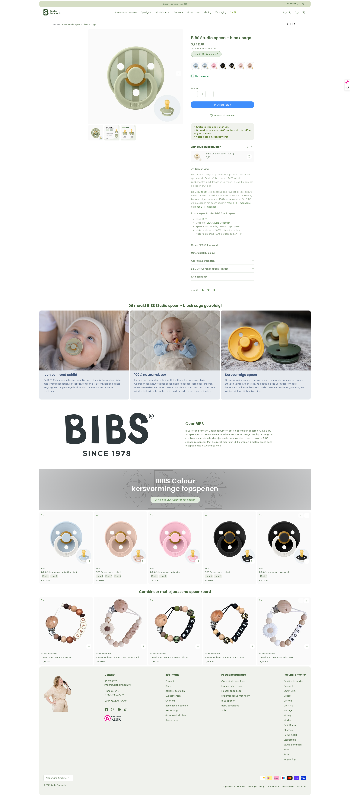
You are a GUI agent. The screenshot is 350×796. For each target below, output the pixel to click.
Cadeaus (178, 12)
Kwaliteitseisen (199, 276)
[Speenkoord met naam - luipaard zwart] (229, 623)
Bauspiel (288, 686)
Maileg (287, 715)
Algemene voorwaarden (234, 786)
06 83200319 (110, 681)
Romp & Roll (290, 734)
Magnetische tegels (231, 686)
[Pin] (213, 290)
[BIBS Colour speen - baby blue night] (205, 66)
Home (57, 24)
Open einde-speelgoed (233, 681)
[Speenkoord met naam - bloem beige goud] (120, 623)
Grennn (288, 700)
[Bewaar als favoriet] (195, 155)
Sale (223, 710)
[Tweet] (208, 290)
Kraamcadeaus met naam (235, 695)
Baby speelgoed (230, 705)
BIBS (204, 219)
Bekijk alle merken (294, 681)
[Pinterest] (119, 709)
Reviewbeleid (288, 786)
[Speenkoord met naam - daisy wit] (284, 623)
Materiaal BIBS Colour (203, 252)
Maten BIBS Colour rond (204, 245)
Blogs (168, 686)
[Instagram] (113, 709)
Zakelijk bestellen (175, 690)
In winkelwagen (222, 104)
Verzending (171, 710)
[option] (135, 76)
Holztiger (288, 710)
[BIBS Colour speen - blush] (250, 66)
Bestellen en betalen (176, 705)
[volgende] (212, 4)
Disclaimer (302, 786)
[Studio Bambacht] (52, 12)
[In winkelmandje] (306, 561)
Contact (169, 681)
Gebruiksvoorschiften (203, 260)
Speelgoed (146, 12)
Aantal (194, 88)
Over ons (170, 700)
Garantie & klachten (176, 715)
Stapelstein (290, 739)
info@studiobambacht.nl (117, 684)
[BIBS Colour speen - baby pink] (214, 66)
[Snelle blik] (249, 156)
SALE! (233, 12)
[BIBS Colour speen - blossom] (241, 66)
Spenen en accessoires (125, 12)
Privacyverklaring (256, 786)
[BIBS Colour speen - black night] (232, 66)
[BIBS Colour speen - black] (223, 66)
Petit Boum (290, 725)
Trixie (286, 754)
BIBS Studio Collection (218, 222)
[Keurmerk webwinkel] (118, 718)
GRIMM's (288, 705)
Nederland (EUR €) (295, 3)
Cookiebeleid (273, 786)
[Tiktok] (125, 709)
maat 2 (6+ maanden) (206, 206)
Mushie (287, 720)
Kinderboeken (163, 12)
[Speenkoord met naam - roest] (66, 623)
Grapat (287, 695)
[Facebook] (106, 709)
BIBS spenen (228, 700)
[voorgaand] (138, 4)
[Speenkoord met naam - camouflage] (175, 623)
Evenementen (173, 695)
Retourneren (172, 720)
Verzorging (220, 12)
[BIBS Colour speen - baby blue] (196, 66)
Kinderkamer (193, 12)
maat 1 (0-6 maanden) (239, 202)
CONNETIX (290, 690)
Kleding (207, 12)
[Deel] (203, 290)
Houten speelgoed (231, 690)
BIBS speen (201, 191)
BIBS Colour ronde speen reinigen (209, 268)
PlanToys (288, 730)
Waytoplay (290, 759)
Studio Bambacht (293, 744)
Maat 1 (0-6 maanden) (206, 54)
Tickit (286, 749)
